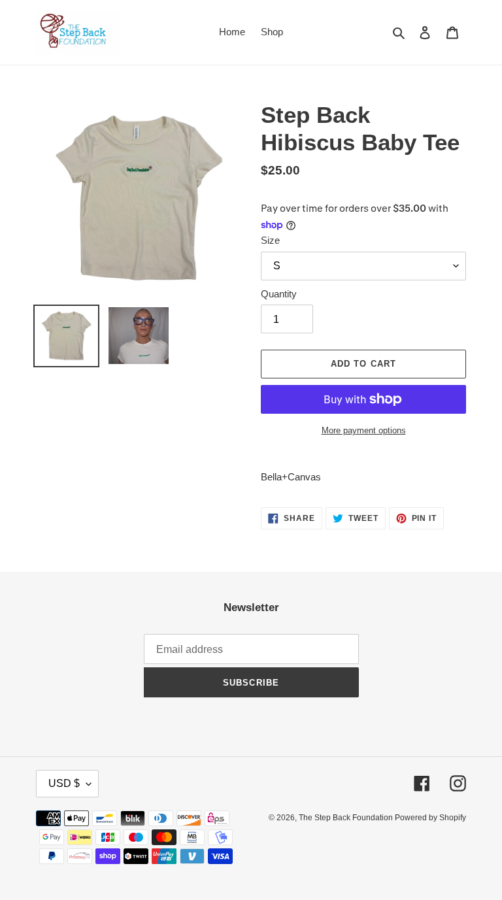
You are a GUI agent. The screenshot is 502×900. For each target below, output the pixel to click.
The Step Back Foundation (347, 817)
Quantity (279, 293)
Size (270, 240)
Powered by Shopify (430, 817)
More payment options (364, 430)
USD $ (64, 783)
